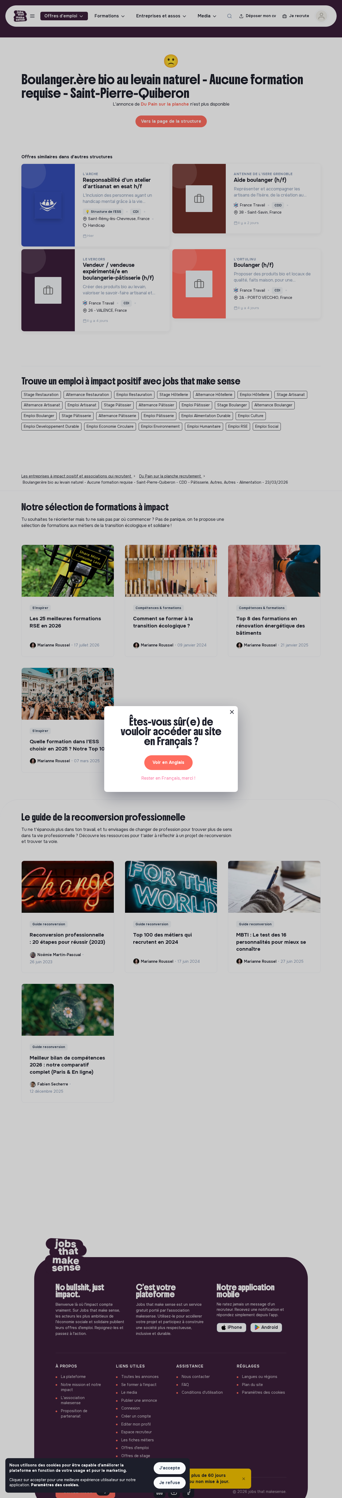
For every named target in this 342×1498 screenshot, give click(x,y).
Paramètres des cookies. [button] (55, 1484)
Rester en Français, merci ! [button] (168, 778)
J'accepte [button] (169, 1468)
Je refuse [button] (169, 1482)
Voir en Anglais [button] (168, 762)
